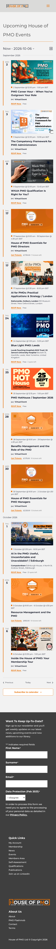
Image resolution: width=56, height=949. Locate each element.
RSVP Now (16, 104)
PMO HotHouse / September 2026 (32, 397)
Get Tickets (16, 255)
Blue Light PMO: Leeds (25, 345)
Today (28, 682)
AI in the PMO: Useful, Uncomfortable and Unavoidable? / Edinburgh (27, 557)
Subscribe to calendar (26, 692)
